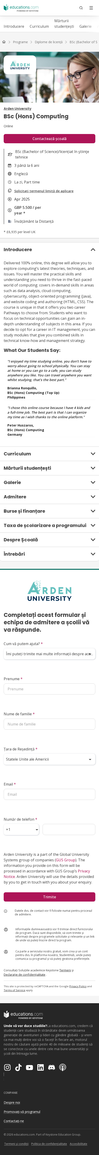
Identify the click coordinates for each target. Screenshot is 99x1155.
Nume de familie (19, 713)
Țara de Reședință (21, 749)
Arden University (17, 108)
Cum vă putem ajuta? (23, 643)
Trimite (49, 896)
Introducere (14, 26)
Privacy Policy (78, 986)
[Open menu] (91, 8)
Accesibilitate (78, 1144)
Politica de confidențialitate (49, 1144)
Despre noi (12, 1102)
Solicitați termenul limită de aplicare (43, 191)
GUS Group (65, 859)
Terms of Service (14, 990)
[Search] (81, 8)
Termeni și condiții (16, 1144)
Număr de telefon (20, 819)
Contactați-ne (14, 1121)
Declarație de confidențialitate (24, 974)
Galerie (85, 26)
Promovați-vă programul (22, 1111)
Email (10, 784)
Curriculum (39, 26)
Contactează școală (49, 138)
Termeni (65, 970)
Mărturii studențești (64, 23)
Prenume (13, 678)
